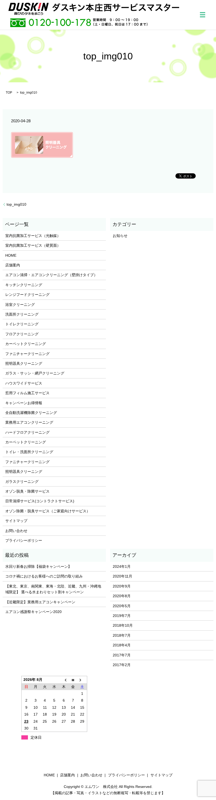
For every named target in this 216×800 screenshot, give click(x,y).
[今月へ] (73, 679)
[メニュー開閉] (202, 14)
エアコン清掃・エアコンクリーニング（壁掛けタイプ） (51, 275)
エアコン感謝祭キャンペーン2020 (33, 612)
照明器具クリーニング (23, 363)
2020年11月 (122, 576)
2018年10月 (123, 625)
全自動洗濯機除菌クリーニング (31, 413)
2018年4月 (122, 645)
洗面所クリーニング (21, 314)
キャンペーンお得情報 (23, 403)
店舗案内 (12, 265)
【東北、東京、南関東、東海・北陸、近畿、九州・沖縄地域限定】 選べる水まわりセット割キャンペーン (53, 589)
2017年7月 (122, 655)
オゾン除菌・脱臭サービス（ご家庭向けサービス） (47, 511)
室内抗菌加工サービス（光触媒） (33, 236)
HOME (10, 255)
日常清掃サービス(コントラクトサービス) (39, 501)
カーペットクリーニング (25, 344)
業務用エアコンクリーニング (29, 422)
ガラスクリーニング (21, 481)
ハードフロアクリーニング (27, 432)
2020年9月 (122, 586)
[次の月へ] (82, 679)
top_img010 (16, 204)
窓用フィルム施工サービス (27, 393)
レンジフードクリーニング (27, 294)
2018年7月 (122, 635)
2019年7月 (122, 616)
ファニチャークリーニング (27, 354)
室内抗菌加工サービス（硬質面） (33, 245)
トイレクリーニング (21, 324)
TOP (9, 92)
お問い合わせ (16, 531)
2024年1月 (122, 566)
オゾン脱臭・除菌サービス (27, 491)
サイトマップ (16, 521)
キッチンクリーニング (23, 285)
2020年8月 (122, 596)
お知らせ (120, 236)
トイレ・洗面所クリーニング (29, 452)
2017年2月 (122, 665)
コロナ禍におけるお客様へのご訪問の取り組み (44, 576)
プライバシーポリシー (23, 540)
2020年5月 (122, 606)
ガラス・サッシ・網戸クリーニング (34, 373)
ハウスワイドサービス (23, 383)
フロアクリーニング (21, 334)
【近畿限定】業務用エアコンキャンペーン (40, 602)
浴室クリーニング (20, 304)
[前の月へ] (63, 679)
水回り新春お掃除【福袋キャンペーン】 (38, 566)
